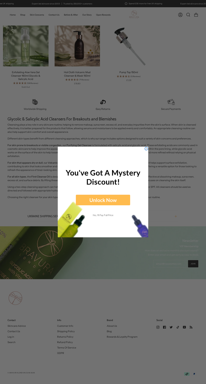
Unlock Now (103, 200)
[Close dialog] (146, 148)
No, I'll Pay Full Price (103, 215)
